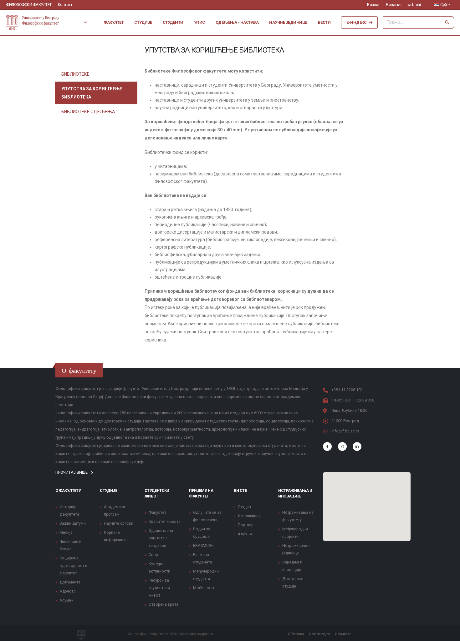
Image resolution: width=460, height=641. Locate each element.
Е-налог (373, 4)
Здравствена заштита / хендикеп (161, 538)
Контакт (65, 4)
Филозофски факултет (29, 4)
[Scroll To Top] (449, 634)
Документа (69, 582)
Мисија (66, 532)
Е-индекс (393, 4)
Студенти (173, 22)
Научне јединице (288, 22)
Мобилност (203, 587)
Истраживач (249, 515)
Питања (297, 634)
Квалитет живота (165, 521)
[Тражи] (447, 22)
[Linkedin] (357, 446)
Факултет (114, 22)
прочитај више (72, 472)
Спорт (154, 554)
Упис (199, 22)
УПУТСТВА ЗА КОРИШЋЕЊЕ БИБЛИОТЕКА (91, 92)
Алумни (66, 600)
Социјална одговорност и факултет (73, 565)
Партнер (245, 524)
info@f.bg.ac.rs (345, 431)
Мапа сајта (320, 634)
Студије (143, 22)
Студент (245, 506)
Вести (324, 22)
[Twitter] (342, 446)
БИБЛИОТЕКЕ (75, 74)
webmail (414, 4)
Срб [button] (444, 4)
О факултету (68, 490)
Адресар (67, 591)
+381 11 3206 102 (347, 389)
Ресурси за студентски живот (159, 588)
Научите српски (118, 523)
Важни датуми (72, 523)
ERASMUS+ (203, 545)
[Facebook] (327, 446)
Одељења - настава (237, 22)
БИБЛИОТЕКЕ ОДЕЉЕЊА (88, 111)
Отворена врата (163, 604)
